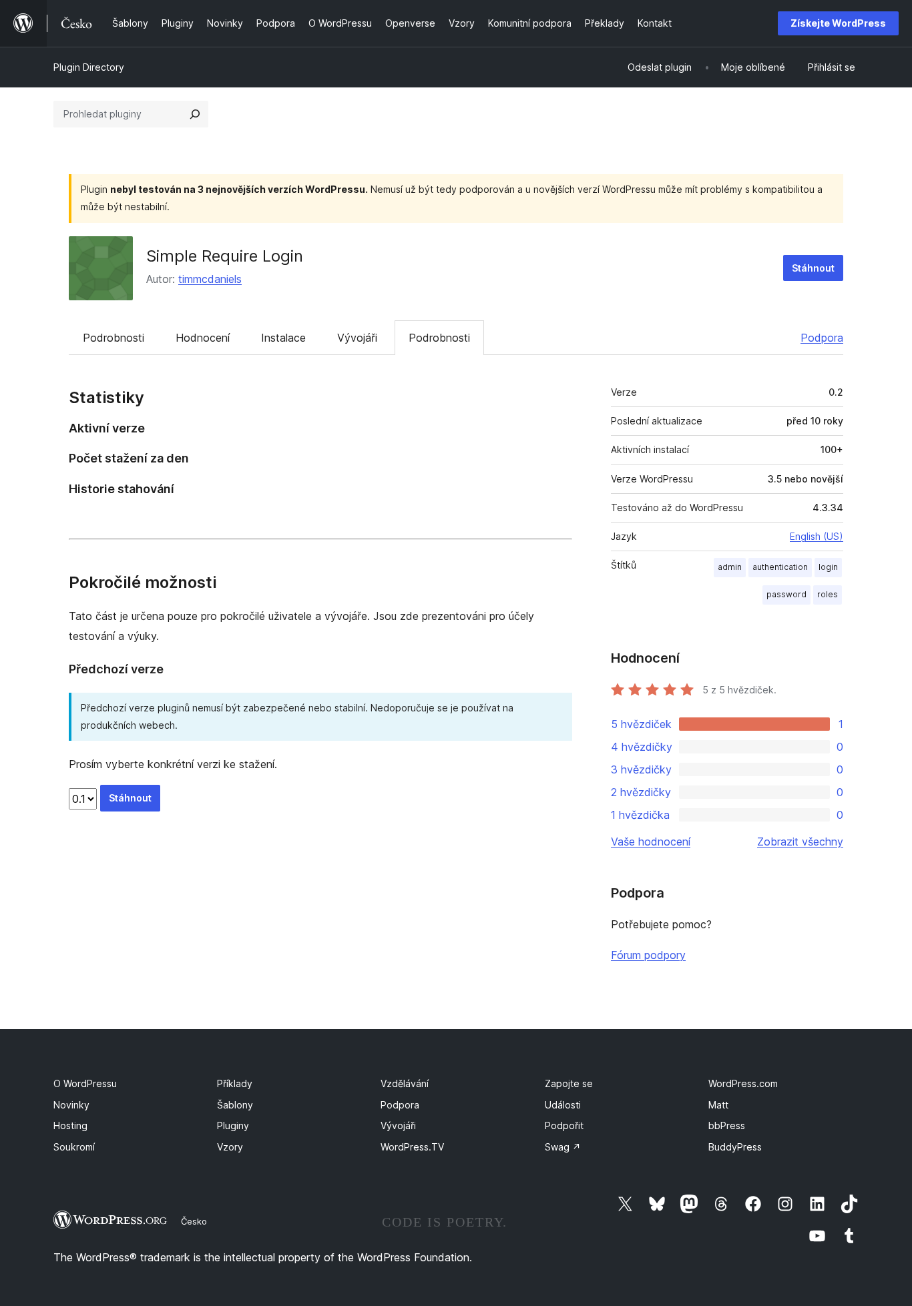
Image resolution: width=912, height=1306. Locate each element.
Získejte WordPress (838, 23)
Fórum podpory (648, 955)
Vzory (230, 1147)
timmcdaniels (210, 279)
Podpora (822, 337)
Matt (718, 1104)
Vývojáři (357, 337)
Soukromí (74, 1147)
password (786, 594)
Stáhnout (813, 268)
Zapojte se (569, 1083)
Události (563, 1104)
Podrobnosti (113, 337)
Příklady (234, 1083)
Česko (194, 1221)
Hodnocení (203, 337)
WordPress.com (743, 1083)
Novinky (71, 1104)
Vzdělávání (405, 1083)
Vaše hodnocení (650, 841)
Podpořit (564, 1125)
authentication (780, 567)
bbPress (726, 1125)
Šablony (235, 1104)
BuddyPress (735, 1147)
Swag (563, 1147)
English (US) (816, 536)
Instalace (283, 337)
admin (730, 567)
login (828, 567)
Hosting (70, 1125)
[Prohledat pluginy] (195, 114)
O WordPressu (85, 1083)
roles (827, 594)
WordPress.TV (412, 1147)
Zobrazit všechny (800, 841)
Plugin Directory (88, 67)
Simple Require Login (224, 256)
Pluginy (233, 1125)
